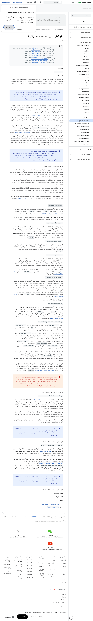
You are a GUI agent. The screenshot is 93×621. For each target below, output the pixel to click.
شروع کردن (9, 27)
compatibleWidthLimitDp (39, 61)
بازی (54, 560)
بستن (19, 27)
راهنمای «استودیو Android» (18, 560)
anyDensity (34, 57)
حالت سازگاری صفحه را (39, 399)
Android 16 (30, 563)
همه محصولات (63, 606)
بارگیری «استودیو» (19, 575)
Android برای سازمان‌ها (62, 567)
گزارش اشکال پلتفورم (8, 560)
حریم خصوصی (51, 571)
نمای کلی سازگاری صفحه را (23, 198)
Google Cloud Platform (59, 603)
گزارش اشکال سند (7, 564)
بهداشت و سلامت (51, 566)
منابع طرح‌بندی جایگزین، (36, 115)
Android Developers (57, 29)
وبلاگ (65, 579)
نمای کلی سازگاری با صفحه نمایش (50, 504)
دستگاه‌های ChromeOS (41, 569)
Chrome (64, 597)
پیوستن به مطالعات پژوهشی (7, 572)
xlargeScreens (35, 55)
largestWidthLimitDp (38, 62)
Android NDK (18, 579)
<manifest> (58, 72)
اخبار (65, 577)
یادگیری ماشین (51, 563)
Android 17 (30, 560)
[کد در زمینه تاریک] (59, 46)
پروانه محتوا (34, 516)
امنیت (65, 571)
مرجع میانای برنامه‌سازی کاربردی (19, 570)
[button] (82, 27)
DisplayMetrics (53, 507)
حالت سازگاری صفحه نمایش (22, 132)
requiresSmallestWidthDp (39, 59)
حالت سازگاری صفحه (45, 451)
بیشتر (72, 2)
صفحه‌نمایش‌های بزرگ (40, 562)
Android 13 (30, 571)
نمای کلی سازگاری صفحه (20, 96)
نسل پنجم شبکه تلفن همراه (51, 575)
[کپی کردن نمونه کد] (61, 46)
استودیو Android (17, 2)
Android (64, 563)
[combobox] (53, 2)
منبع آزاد (64, 574)
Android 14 (30, 569)
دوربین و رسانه (51, 569)
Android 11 (30, 577)
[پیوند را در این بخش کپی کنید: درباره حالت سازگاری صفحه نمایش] (42, 166)
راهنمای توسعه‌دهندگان (18, 565)
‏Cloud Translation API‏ (42, 20)
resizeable (34, 48)
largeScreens (35, 53)
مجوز (56, 612)
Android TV (41, 578)
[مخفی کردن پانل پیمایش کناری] (71, 618)
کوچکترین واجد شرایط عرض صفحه (44, 370)
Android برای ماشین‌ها (40, 574)
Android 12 (30, 574)
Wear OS (41, 566)
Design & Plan (46, 29)
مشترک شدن (22, 617)
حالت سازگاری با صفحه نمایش (49, 213)
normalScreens (35, 51)
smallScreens (35, 50)
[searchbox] (81, 15)
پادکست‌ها (64, 582)
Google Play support (7, 568)
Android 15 (30, 566)
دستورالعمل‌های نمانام (48, 612)
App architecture (84, 9)
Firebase (63, 600)
